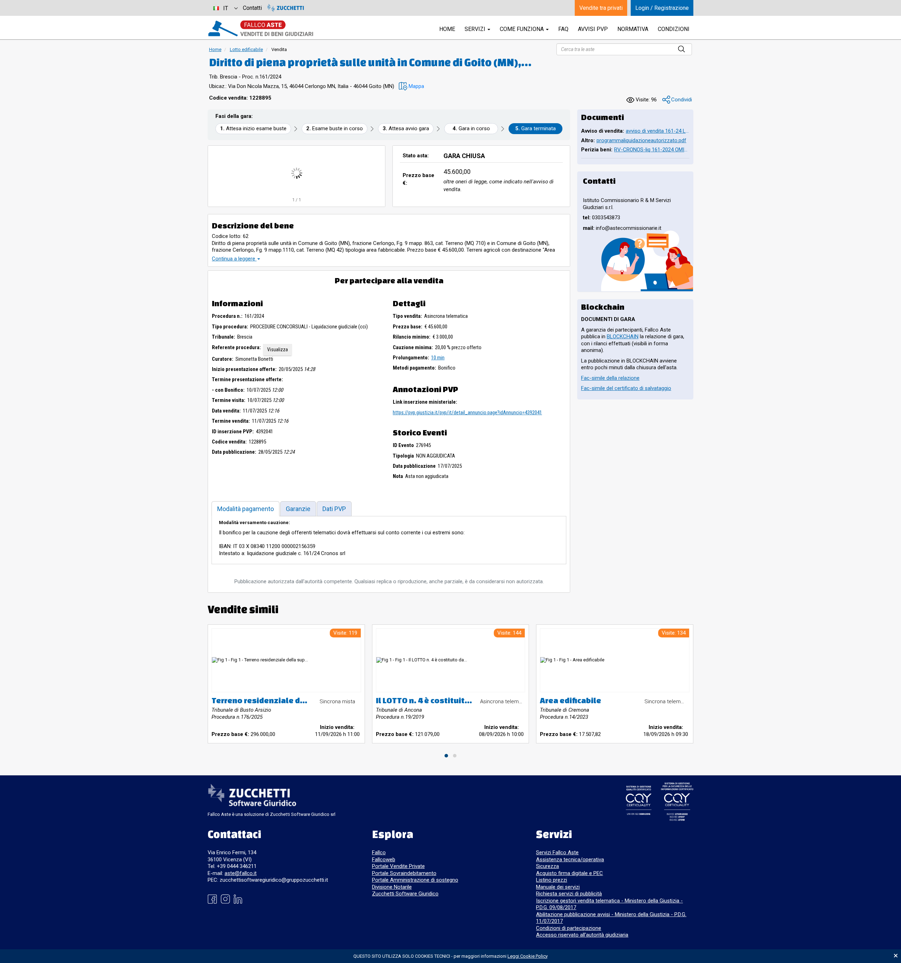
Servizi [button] (476, 29)
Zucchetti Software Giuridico (405, 893)
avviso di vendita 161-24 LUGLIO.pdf (657, 131)
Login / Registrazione (662, 8)
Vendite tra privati (601, 8)
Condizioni (673, 29)
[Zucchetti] (285, 8)
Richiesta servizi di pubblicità (569, 893)
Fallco (379, 852)
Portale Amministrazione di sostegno (415, 880)
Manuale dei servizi (558, 887)
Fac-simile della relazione (610, 378)
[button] (411, 86)
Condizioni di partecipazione (568, 928)
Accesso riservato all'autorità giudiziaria (582, 935)
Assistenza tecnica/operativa (570, 859)
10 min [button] (438, 357)
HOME (447, 29)
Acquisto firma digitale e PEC (569, 873)
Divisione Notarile (392, 887)
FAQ (563, 29)
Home (215, 49)
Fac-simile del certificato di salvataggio (626, 388)
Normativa (632, 29)
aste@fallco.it (241, 873)
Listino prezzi (551, 880)
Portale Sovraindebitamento (404, 873)
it (225, 8)
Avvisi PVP (593, 29)
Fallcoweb (383, 859)
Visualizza (277, 349)
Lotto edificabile (246, 49)
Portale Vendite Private (398, 866)
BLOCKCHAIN (622, 336)
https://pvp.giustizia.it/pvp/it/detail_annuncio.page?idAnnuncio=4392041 (467, 412)
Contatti (252, 8)
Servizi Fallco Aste (557, 852)
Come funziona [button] (522, 29)
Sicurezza (547, 866)
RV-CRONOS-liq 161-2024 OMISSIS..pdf (651, 149)
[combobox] (225, 8)
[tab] (245, 508)
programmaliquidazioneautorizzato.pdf (641, 140)
